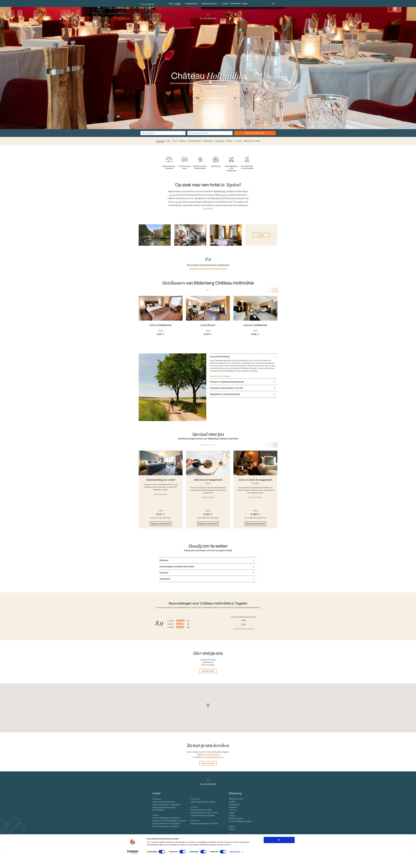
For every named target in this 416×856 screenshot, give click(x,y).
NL (273, 3)
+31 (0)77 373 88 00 (212, 754)
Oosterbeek (175, 818)
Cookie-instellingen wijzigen (240, 821)
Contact (232, 816)
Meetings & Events (209, 3)
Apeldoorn (176, 823)
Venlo (224, 194)
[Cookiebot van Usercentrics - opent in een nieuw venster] (132, 851)
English (231, 826)
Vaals (210, 810)
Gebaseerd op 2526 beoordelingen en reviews (208, 268)
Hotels (177, 3)
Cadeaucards (235, 3)
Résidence (164, 821)
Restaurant (208, 141)
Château (198, 815)
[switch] (182, 851)
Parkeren (163, 560)
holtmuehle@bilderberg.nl (213, 757)
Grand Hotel (199, 802)
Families (229, 141)
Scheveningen (158, 810)
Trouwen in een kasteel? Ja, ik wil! (226, 388)
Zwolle (212, 802)
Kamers (182, 141)
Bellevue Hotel (200, 823)
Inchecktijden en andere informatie (176, 566)
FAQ (168, 141)
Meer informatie (160, 494)
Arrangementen (191, 3)
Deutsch (232, 829)
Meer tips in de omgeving (220, 376)
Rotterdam (161, 805)
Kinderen (163, 572)
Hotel (158, 802)
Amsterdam (170, 802)
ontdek (178, 201)
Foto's (175, 141)
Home (171, 3)
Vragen (245, 3)
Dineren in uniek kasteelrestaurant (227, 381)
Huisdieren (164, 578)
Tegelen (173, 194)
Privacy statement (236, 818)
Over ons (232, 810)
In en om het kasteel (220, 356)
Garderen (182, 821)
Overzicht (160, 141)
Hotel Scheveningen (164, 807)
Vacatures (233, 807)
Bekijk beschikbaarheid (254, 133)
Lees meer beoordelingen (243, 628)
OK (279, 840)
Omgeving (219, 141)
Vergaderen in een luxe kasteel (225, 394)
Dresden (214, 823)
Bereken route (208, 671)
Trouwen (225, 3)
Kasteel (198, 810)
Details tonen (235, 852)
